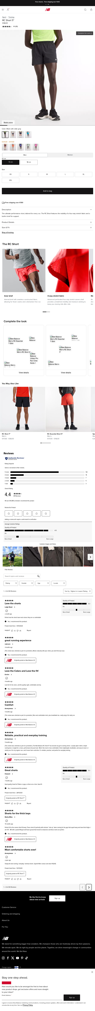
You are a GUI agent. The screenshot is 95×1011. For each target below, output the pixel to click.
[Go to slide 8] (49, 443)
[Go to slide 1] (46, 4)
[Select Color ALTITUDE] (28, 135)
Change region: (6, 967)
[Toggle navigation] (3, 9)
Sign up (57, 898)
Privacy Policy (28, 1005)
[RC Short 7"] (22, 409)
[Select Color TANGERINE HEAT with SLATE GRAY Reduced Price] (13, 147)
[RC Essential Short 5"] (67, 409)
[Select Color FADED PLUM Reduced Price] (5, 147)
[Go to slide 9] (50, 443)
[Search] (85, 10)
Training (11, 17)
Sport (4, 17)
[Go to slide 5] (45, 443)
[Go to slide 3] (49, 4)
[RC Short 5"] (47, 77)
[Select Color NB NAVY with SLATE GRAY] (20, 135)
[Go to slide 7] (48, 443)
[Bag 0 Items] (91, 9)
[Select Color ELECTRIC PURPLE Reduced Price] (20, 147)
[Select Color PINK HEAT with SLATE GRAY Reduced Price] (35, 147)
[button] (8, 10)
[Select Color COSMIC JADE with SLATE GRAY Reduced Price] (28, 147)
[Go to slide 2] (47, 4)
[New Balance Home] (47, 9)
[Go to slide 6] (46, 443)
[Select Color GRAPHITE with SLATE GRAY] (13, 135)
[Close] (92, 972)
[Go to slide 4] (44, 443)
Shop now (59, 2)
